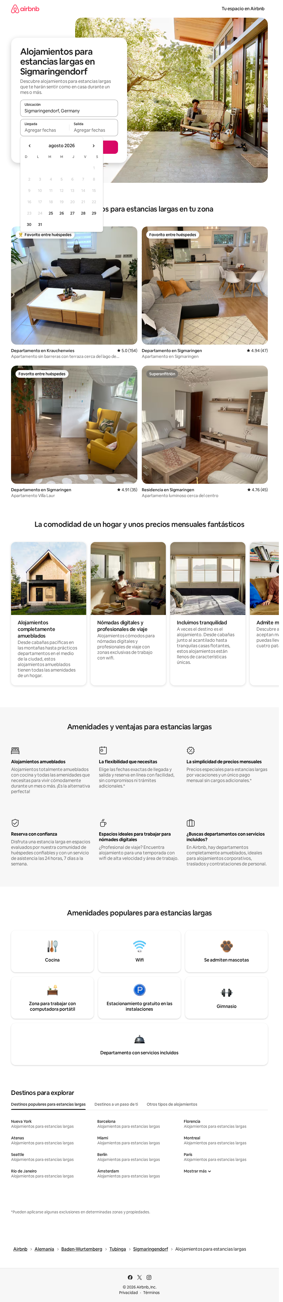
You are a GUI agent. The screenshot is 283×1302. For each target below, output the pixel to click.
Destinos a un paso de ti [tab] (116, 1104)
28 (83, 213)
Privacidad (128, 1292)
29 (94, 213)
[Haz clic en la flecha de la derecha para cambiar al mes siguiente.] (93, 145)
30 (29, 224)
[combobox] (69, 110)
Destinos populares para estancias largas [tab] (48, 1104)
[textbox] (45, 130)
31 (40, 224)
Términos (151, 1292)
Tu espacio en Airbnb (243, 9)
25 (51, 213)
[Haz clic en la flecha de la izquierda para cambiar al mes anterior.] (30, 145)
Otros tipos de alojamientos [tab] (172, 1104)
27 (72, 213)
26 (61, 213)
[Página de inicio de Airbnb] (25, 8)
